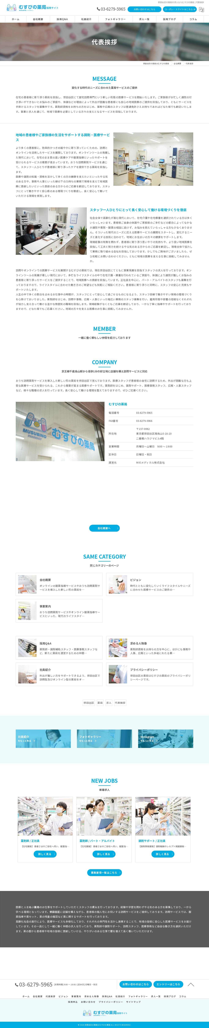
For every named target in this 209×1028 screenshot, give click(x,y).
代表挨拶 (120, 703)
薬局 (100, 703)
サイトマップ (133, 1001)
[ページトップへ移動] (191, 984)
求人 (108, 703)
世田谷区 (89, 703)
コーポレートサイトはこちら (179, 9)
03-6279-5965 (144, 413)
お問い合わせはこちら (144, 9)
